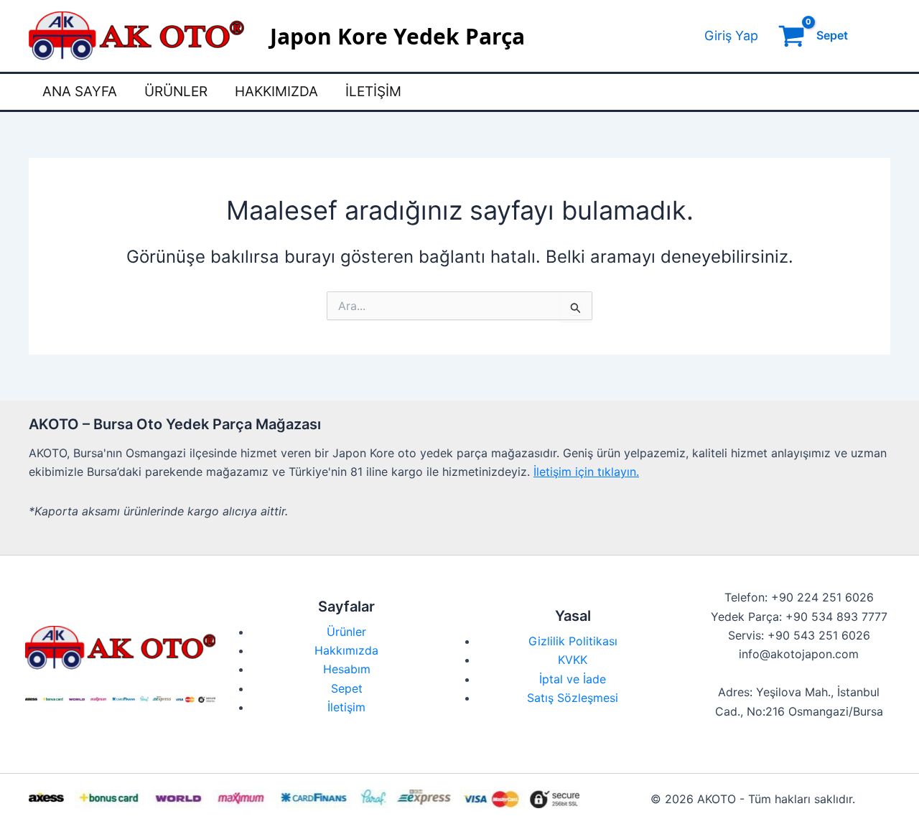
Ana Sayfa (79, 91)
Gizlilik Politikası (572, 641)
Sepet (347, 688)
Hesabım (346, 669)
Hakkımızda (276, 91)
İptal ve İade (572, 679)
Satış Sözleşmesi (572, 697)
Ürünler (175, 91)
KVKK (572, 659)
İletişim (373, 91)
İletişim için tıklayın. (586, 471)
